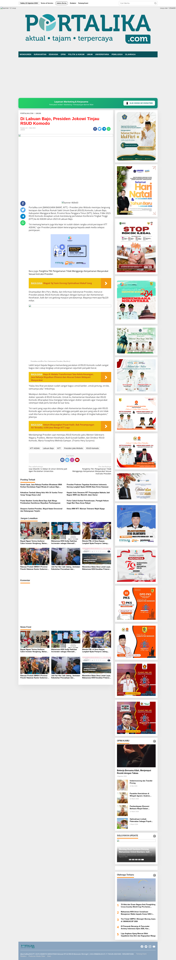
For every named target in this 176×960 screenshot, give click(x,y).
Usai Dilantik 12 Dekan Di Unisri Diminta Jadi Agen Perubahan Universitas (48, 468)
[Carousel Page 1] (130, 859)
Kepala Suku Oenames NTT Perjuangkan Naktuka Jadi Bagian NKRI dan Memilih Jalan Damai (88, 494)
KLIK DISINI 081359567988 (139, 103)
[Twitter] (67, 460)
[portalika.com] (88, 28)
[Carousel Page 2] (133, 859)
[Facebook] (62, 460)
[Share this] (95, 129)
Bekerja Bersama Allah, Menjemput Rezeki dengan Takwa (134, 771)
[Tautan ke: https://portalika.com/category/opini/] (154, 741)
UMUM (22, 130)
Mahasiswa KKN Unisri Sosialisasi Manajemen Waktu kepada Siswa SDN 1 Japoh (136, 913)
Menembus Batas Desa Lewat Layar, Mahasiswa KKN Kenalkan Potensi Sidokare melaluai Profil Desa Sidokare (96, 568)
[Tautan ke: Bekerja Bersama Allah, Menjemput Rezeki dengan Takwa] (136, 755)
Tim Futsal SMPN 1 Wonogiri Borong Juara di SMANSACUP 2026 (138, 920)
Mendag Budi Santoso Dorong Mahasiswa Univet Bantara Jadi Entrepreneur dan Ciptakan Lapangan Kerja (134, 850)
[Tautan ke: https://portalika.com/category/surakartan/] (154, 836)
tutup (14, 8)
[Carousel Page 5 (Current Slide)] (142, 859)
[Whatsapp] (109, 129)
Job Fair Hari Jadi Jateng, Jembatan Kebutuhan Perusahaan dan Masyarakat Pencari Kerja (65, 568)
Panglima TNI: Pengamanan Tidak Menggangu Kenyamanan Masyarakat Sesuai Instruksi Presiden (91, 470)
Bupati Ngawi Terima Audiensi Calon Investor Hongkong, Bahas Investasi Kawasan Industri (33, 542)
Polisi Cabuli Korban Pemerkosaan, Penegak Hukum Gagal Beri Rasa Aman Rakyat (88, 502)
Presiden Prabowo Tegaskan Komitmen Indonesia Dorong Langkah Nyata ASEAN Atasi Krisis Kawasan (87, 486)
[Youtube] (77, 460)
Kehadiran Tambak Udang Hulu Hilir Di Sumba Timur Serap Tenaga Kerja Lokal (41, 494)
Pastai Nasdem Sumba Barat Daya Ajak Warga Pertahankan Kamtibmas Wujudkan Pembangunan (40, 502)
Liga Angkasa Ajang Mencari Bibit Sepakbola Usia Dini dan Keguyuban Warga (138, 935)
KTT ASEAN (35, 448)
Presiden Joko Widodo (73, 448)
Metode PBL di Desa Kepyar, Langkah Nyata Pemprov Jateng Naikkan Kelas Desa (94, 542)
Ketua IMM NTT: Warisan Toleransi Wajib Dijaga (86, 509)
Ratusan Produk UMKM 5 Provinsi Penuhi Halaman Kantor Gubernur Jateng (33, 568)
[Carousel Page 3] (136, 859)
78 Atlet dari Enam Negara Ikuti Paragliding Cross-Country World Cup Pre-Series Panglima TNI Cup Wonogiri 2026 (138, 906)
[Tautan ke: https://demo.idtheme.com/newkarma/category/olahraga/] (154, 875)
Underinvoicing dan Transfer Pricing (141, 782)
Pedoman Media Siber (37, 956)
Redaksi (23, 956)
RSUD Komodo (92, 448)
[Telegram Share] (104, 129)
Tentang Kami (141, 954)
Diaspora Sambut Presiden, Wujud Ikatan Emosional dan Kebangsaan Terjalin (41, 510)
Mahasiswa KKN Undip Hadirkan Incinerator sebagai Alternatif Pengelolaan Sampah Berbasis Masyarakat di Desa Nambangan (64, 542)
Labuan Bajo (48, 448)
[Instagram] (72, 460)
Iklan (49, 956)
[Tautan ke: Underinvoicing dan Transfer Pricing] (122, 785)
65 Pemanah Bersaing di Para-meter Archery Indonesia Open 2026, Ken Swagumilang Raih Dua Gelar (135, 927)
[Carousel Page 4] (139, 859)
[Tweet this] (100, 129)
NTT (59, 448)
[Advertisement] (88, 79)
